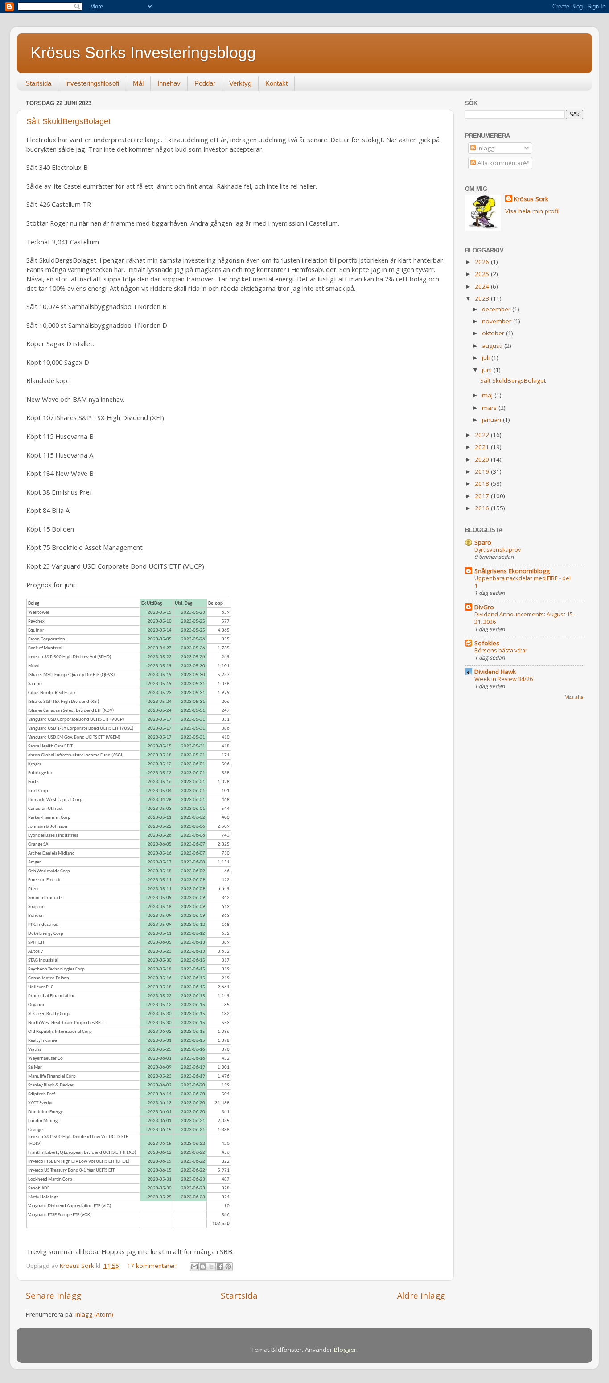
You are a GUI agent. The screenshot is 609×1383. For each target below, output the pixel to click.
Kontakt (276, 83)
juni (488, 370)
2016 (483, 508)
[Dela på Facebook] (219, 1266)
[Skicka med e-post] (194, 1266)
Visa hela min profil (532, 211)
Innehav (169, 83)
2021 (483, 447)
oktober (494, 333)
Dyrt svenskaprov (497, 549)
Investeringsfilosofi (92, 83)
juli (486, 358)
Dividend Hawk (495, 672)
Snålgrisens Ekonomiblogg (512, 571)
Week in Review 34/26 (503, 679)
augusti (493, 346)
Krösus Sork (531, 199)
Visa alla (574, 697)
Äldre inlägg (421, 1295)
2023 (483, 298)
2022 (483, 435)
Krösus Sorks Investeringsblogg (143, 52)
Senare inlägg (53, 1295)
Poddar (204, 83)
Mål (138, 83)
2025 (483, 274)
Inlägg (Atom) (94, 1314)
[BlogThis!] (202, 1266)
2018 (483, 483)
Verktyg (240, 83)
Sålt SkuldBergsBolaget (68, 121)
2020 (483, 459)
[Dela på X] (211, 1266)
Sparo (482, 542)
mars (490, 408)
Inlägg (485, 148)
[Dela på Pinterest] (228, 1266)
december (497, 309)
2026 (483, 262)
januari (492, 420)
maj (488, 395)
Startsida (38, 83)
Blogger (345, 1350)
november (497, 321)
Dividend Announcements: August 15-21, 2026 (524, 618)
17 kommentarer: (152, 1266)
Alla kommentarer (502, 163)
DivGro (484, 607)
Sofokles (486, 643)
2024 (483, 286)
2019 (483, 471)
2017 (483, 496)
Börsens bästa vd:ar (500, 650)
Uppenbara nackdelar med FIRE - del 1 (522, 582)
